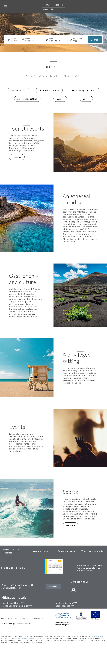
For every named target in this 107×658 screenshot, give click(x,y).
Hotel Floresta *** (64, 605)
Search (95, 39)
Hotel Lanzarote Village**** (16, 605)
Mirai (29, 624)
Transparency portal (92, 551)
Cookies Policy (37, 618)
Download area (66, 551)
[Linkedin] (73, 589)
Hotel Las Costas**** (65, 602)
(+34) (13, 568)
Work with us (40, 551)
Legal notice (6, 618)
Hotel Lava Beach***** (13, 602)
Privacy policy (21, 618)
